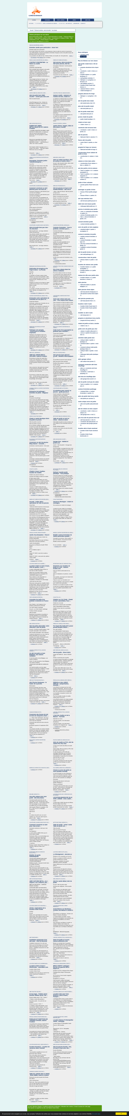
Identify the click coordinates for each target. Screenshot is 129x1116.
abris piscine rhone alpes (86, 289)
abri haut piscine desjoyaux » (36, 680)
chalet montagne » (58, 499)
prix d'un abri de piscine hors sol (88, 417)
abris (74, 20)
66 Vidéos (40, 57)
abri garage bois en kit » (35, 123)
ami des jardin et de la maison (87, 168)
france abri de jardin (84, 140)
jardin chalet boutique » (35, 416)
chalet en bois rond (84, 122)
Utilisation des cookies (67, 1106)
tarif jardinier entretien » (36, 597)
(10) (88, 285)
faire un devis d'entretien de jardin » (38, 60)
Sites (44, 23)
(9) (88, 369)
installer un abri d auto (85, 313)
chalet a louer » (33, 469)
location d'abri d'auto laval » (60, 851)
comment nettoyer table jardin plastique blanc (61, 495)
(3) (88, 71)
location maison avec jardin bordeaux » (60, 906)
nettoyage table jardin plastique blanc (63, 496)
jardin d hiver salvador (85, 182)
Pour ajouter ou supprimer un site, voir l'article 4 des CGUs (43, 1107)
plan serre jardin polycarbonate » (62, 767)
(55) (89, 157)
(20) (88, 241)
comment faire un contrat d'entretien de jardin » (39, 389)
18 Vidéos (63, 119)
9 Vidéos (39, 495)
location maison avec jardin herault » (39, 1044)
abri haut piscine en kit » (59, 185)
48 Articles (56, 144)
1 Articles (56, 989)
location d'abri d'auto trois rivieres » (62, 991)
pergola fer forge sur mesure (87, 147)
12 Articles (56, 433)
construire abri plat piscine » (60, 388)
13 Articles (33, 436)
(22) (88, 130)
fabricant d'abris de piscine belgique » (39, 499)
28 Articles (56, 180)
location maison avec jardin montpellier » (60, 1017)
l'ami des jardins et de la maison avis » (62, 937)
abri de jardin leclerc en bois (87, 252)
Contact (83, 23)
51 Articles (33, 154)
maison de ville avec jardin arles (88, 275)
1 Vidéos (40, 107)
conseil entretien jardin (85, 222)
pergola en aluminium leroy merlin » (62, 680)
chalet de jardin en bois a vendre (88, 323)
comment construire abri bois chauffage (37, 222)
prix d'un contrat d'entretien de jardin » (61, 327)
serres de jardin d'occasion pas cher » (39, 767)
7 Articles (33, 620)
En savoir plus (96, 1114)
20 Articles (33, 322)
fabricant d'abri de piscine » (60, 60)
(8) (86, 90)
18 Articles (33, 218)
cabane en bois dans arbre (86, 161)
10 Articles (33, 530)
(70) (88, 143)
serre (34, 20)
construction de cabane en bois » (61, 92)
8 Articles (56, 521)
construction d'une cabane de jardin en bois (87, 153)
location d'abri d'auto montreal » (38, 905)
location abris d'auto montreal (87, 428)
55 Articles (56, 119)
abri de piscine (83, 134)
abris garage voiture (84, 359)
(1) (89, 68)
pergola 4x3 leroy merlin (60, 709)
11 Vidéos (40, 181)
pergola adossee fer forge (86, 93)
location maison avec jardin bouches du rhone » (62, 795)
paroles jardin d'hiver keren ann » (38, 1016)
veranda (47, 20)
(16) (86, 254)
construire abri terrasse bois (87, 127)
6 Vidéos (63, 521)
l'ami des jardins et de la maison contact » (37, 651)
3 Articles (56, 726)
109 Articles (33, 89)
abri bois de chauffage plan (87, 376)
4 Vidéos (40, 89)
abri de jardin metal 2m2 (86, 111)
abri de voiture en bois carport (87, 408)
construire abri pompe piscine (37, 466)
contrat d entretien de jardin (87, 234)
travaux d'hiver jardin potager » (37, 532)
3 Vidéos (40, 322)
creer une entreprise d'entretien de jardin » (38, 158)
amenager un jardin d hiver (86, 189)
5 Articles (33, 737)
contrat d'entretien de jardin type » (38, 295)
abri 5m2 (87, 20)
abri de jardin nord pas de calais (88, 382)
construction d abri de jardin (87, 257)
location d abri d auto (85, 304)
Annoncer (76, 23)
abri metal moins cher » (59, 157)
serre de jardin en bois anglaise (88, 227)
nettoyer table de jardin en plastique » (60, 469)
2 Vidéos (40, 154)
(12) (89, 351)
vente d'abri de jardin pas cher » (37, 92)
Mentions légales (37, 1106)
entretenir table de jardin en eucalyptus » (37, 852)
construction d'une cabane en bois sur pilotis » (63, 267)
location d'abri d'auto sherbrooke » (38, 963)
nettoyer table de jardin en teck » (62, 416)
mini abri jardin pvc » (34, 794)
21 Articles (33, 293)
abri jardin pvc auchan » (59, 878)
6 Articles (56, 491)
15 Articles (56, 260)
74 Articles (56, 76)
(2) (88, 75)
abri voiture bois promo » (35, 878)
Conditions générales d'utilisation (51, 1106)
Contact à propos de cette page (82, 1106)
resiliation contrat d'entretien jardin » (37, 740)
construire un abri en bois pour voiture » (61, 296)
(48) (88, 195)
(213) (88, 215)
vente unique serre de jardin (87, 401)
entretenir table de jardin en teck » (62, 563)
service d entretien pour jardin (87, 209)
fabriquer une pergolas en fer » (37, 266)
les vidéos (39, 41)
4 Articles (56, 706)
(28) (87, 103)
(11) (85, 124)
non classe (94, 61)
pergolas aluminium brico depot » (61, 963)
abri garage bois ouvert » (59, 439)
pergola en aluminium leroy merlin (89, 318)
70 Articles (33, 107)
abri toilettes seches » (35, 991)
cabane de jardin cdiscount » (36, 1071)
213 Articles (33, 57)
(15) (87, 300)
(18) (88, 80)
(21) (88, 96)
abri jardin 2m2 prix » (34, 623)
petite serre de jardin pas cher (87, 329)
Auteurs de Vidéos (51, 23)
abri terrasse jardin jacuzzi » (60, 650)
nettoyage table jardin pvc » (60, 822)
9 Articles (33, 463)
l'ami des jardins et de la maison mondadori (62, 730)
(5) (87, 88)
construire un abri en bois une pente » (39, 225)
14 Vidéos (63, 204)
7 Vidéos (63, 144)
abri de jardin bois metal (86, 101)
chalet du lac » (57, 597)
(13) (87, 119)
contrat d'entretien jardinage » (61, 225)
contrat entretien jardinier (60, 263)
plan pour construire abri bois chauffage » (37, 440)
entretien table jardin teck (86, 338)
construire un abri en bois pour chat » (39, 822)
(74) (88, 137)
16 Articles (33, 385)
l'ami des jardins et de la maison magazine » (61, 713)
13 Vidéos (63, 76)
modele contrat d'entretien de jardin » (63, 532)
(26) (87, 420)
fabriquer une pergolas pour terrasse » (37, 327)
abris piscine (82, 282)
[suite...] (71, 55)
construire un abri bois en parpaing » (38, 185)
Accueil (31, 23)
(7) (87, 78)
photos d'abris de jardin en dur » (61, 739)
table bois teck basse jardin (87, 204)
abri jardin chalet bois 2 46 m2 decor (87, 64)
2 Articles (56, 934)
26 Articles (56, 204)
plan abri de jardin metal (86, 106)
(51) (87, 414)
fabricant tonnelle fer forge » (61, 623)
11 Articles (33, 495)
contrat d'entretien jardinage (87, 389)
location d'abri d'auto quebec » (37, 563)
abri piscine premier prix (86, 298)
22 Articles (33, 248)
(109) (88, 217)
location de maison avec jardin (88, 264)
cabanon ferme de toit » (35, 712)
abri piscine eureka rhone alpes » (61, 1044)
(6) (86, 113)
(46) (89, 212)
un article (69, 23)
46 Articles (33, 181)
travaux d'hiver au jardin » (60, 123)
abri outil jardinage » (34, 352)
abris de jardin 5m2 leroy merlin (88, 396)
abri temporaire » (33, 937)
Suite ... (57, 39)
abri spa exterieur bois (85, 198)
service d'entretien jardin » (36, 45)
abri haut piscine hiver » (59, 352)
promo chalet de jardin (85, 117)
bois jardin (60, 20)
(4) (86, 108)
